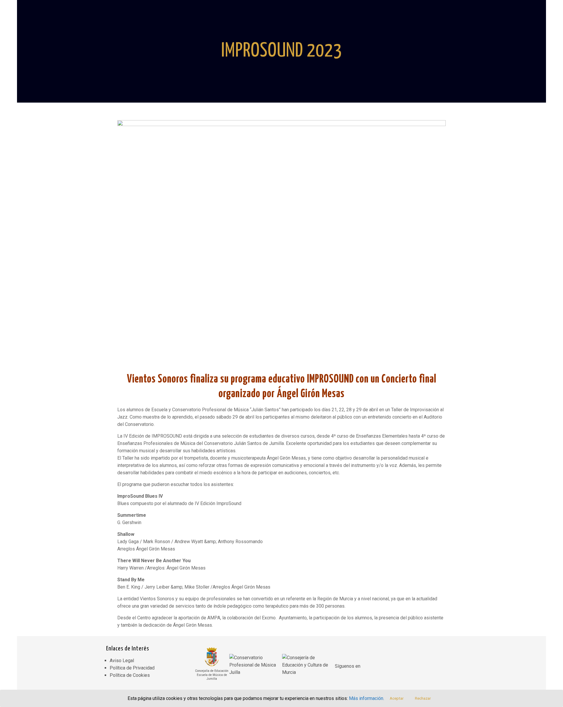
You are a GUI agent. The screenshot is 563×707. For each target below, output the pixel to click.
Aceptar (396, 698)
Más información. (366, 698)
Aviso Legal (122, 660)
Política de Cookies (130, 675)
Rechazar (423, 698)
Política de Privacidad (132, 668)
